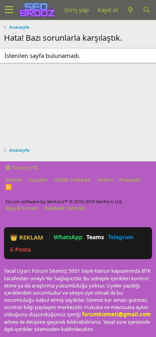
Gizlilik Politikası (72, 179)
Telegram (121, 237)
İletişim (14, 179)
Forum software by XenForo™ (64, 201)
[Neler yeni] (130, 9)
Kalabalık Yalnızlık (64, 208)
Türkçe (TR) (24, 167)
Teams (95, 237)
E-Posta (20, 249)
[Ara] (146, 9)
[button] (9, 10)
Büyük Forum (22, 208)
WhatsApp (68, 237)
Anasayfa (129, 179)
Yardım (105, 179)
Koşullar (38, 179)
